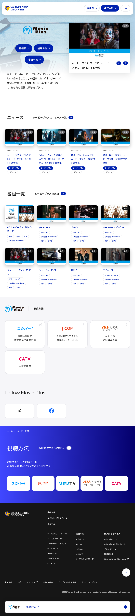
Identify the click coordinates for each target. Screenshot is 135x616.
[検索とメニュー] (125, 8)
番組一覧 (33, 59)
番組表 (90, 8)
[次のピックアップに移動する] (125, 63)
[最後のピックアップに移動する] (118, 63)
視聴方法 (108, 8)
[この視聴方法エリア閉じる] (125, 607)
